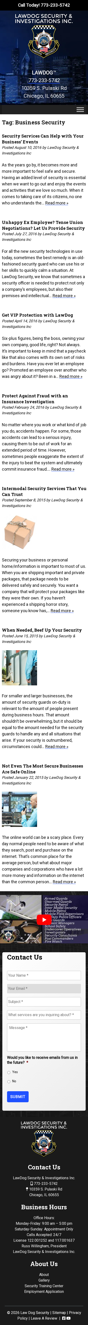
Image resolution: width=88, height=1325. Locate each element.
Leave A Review (44, 1318)
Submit (17, 1097)
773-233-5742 (44, 80)
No (14, 1081)
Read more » (56, 202)
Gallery (44, 1280)
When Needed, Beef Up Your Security (42, 630)
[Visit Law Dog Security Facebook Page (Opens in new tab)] (63, 1318)
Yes (15, 1072)
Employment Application (44, 1291)
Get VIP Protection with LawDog (37, 315)
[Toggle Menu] (80, 109)
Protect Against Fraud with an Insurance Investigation (35, 398)
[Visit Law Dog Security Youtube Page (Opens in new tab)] (68, 1318)
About (44, 1274)
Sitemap (59, 1312)
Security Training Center (44, 1286)
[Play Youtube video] (44, 920)
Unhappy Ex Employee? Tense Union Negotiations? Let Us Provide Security (43, 225)
